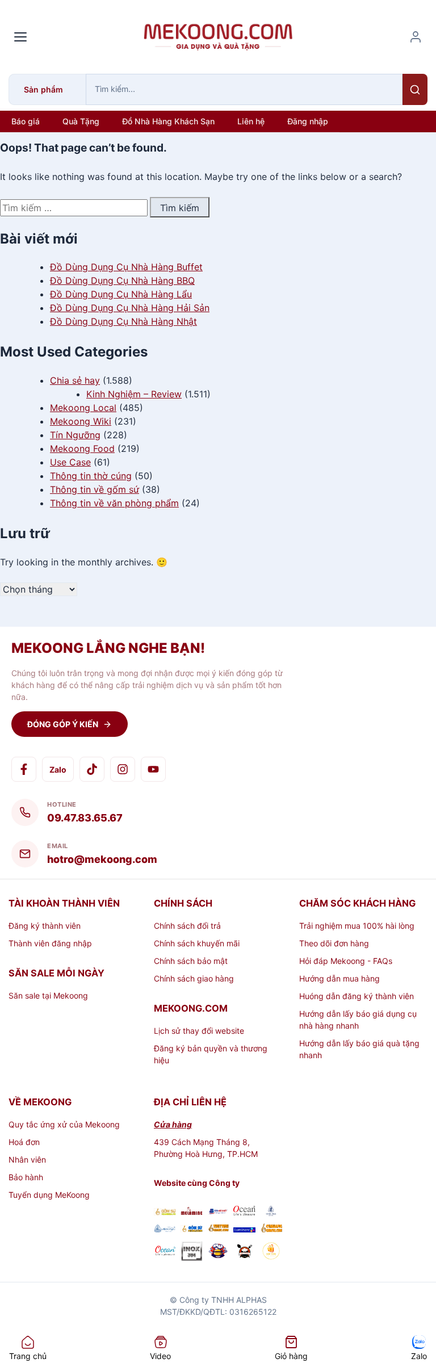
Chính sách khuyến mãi (197, 943)
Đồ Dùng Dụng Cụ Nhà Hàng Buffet (126, 266)
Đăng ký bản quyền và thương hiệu (210, 1054)
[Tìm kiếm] (415, 89)
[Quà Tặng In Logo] (271, 1252)
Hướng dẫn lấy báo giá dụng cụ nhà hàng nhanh (358, 1019)
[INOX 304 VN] (192, 1252)
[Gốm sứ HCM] (192, 1229)
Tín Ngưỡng (75, 435)
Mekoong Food (82, 448)
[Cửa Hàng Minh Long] (271, 1212)
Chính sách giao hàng (194, 978)
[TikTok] (91, 769)
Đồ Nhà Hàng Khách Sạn (168, 121)
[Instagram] (122, 769)
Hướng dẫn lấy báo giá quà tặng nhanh (359, 1049)
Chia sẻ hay (75, 380)
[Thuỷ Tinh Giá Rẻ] (218, 1229)
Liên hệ (251, 121)
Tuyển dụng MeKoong (49, 1195)
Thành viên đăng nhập (50, 943)
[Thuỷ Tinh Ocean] (165, 1252)
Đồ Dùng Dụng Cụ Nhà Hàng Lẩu (121, 294)
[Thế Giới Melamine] (192, 1212)
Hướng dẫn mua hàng (339, 978)
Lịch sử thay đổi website (199, 1030)
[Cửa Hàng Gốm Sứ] (271, 1229)
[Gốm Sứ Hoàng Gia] (165, 1212)
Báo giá (25, 121)
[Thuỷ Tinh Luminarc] (244, 1229)
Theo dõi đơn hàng (334, 943)
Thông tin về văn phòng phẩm (114, 503)
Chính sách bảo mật (191, 961)
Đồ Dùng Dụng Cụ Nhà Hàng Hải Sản (129, 307)
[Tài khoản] (415, 37)
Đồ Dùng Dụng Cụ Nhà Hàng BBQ (122, 280)
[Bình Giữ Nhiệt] (218, 1212)
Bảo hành (26, 1177)
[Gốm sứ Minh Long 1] (165, 1229)
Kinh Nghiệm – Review (134, 394)
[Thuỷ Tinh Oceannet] (244, 1212)
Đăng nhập (307, 121)
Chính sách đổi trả (187, 925)
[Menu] (20, 37)
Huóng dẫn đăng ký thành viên (356, 996)
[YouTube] (153, 769)
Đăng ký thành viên (45, 925)
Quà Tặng (80, 121)
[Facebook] (23, 769)
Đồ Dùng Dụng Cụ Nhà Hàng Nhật (123, 321)
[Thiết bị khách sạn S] (244, 1252)
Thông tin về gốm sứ (94, 489)
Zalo (57, 769)
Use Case (70, 462)
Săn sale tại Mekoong (48, 995)
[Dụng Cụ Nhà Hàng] (218, 1252)
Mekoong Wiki (80, 421)
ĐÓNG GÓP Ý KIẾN (62, 724)
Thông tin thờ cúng (91, 475)
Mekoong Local (83, 407)
